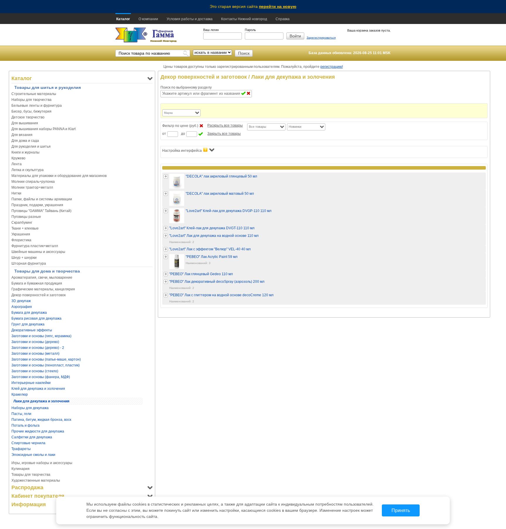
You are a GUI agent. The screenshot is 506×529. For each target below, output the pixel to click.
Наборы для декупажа (30, 408)
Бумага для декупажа (29, 313)
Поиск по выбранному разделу (186, 87)
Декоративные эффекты (31, 330)
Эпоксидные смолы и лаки (33, 455)
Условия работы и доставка (190, 19)
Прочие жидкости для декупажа (37, 431)
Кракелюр (19, 394)
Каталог (123, 19)
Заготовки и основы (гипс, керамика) (41, 336)
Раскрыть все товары (225, 125)
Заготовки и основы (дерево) (35, 342)
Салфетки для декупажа (31, 437)
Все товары (257, 126)
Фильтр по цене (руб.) (180, 126)
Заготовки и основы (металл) (35, 353)
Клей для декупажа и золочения (38, 389)
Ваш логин (211, 30)
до (183, 134)
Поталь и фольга (25, 425)
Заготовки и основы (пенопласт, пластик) (45, 365)
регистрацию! (331, 67)
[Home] (131, 35)
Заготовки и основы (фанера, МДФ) (40, 377)
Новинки (295, 126)
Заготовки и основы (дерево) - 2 (37, 348)
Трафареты (21, 449)
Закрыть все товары (224, 134)
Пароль (250, 30)
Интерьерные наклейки (31, 383)
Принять (401, 510)
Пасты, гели (21, 414)
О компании (148, 19)
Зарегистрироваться (321, 37)
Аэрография (21, 307)
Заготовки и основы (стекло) (34, 371)
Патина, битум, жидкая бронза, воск (41, 420)
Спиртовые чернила (28, 443)
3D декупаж (21, 301)
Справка (283, 19)
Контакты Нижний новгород (244, 19)
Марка (168, 112)
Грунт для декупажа (28, 324)
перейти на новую (277, 6)
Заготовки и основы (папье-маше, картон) (46, 359)
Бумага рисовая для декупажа (36, 318)
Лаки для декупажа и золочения (41, 401)
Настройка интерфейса (182, 151)
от (164, 134)
